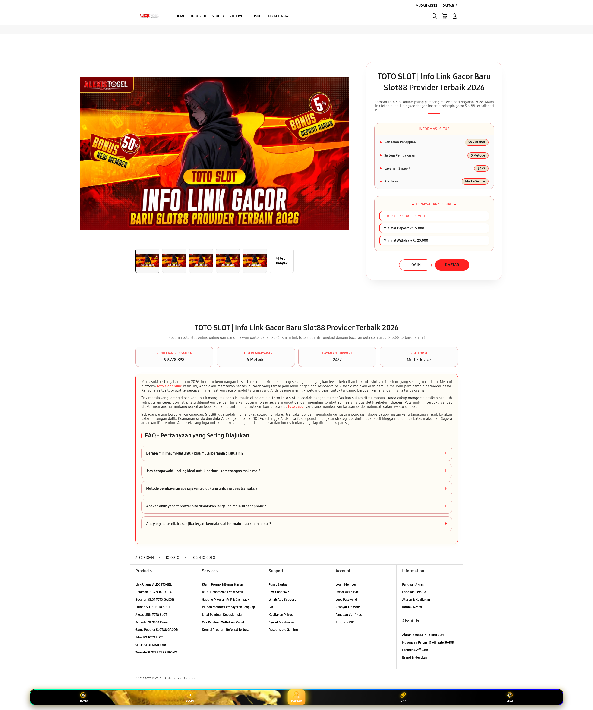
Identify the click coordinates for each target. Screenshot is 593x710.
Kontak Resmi (412, 607)
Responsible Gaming (283, 630)
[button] (444, 16)
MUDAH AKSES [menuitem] (427, 6)
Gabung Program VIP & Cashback (225, 600)
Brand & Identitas (414, 658)
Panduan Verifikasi (349, 615)
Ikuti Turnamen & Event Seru (222, 592)
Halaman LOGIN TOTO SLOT (154, 592)
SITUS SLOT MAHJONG (151, 645)
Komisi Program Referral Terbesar (226, 630)
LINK (403, 700)
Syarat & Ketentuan (282, 622)
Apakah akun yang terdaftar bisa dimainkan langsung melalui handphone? (296, 506)
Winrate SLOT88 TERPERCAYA (156, 652)
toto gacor (296, 406)
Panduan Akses (413, 585)
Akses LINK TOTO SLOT (151, 615)
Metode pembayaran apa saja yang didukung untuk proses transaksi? (296, 489)
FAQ (271, 607)
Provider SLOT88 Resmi (152, 622)
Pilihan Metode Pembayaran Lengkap (228, 607)
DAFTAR (452, 265)
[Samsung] (149, 16)
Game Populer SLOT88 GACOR (156, 630)
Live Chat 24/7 (279, 592)
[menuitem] (180, 16)
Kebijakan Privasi (281, 615)
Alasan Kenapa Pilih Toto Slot (423, 635)
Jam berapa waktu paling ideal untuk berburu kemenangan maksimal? (296, 471)
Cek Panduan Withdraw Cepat (223, 622)
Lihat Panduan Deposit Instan (222, 615)
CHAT (510, 700)
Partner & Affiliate (415, 650)
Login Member (345, 585)
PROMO (83, 700)
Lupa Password (346, 600)
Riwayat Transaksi (348, 607)
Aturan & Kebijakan (416, 600)
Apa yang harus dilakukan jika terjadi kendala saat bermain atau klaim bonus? (296, 524)
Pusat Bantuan (279, 585)
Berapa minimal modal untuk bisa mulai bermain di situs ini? (296, 453)
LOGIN (415, 265)
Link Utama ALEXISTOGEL (153, 585)
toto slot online (169, 386)
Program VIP (344, 622)
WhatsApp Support (282, 600)
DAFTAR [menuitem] (448, 6)
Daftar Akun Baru (347, 592)
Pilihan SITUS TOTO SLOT (152, 607)
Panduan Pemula (414, 592)
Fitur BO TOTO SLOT (149, 637)
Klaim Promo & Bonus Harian (223, 585)
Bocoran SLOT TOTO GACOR (154, 600)
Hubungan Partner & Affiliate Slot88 (428, 642)
